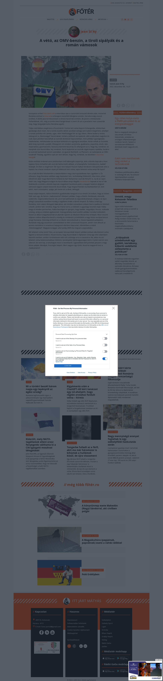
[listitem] (81, 334)
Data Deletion (71, 372)
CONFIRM (67, 365)
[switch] (104, 338)
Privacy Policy (92, 372)
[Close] (114, 308)
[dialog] (81, 340)
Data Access (81, 372)
